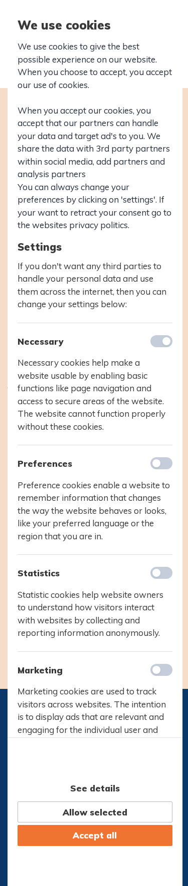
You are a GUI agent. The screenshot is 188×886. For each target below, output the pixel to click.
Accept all (95, 835)
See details (95, 788)
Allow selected (95, 812)
